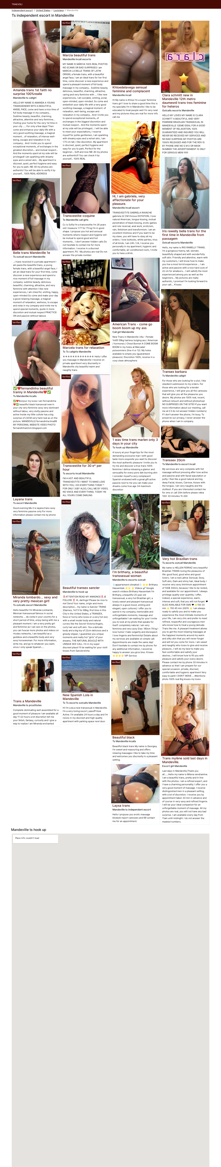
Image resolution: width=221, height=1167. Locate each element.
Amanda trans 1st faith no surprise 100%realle (32, 92)
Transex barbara (174, 372)
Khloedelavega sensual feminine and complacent (131, 89)
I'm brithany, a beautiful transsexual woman (130, 574)
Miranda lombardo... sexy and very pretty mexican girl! (35, 599)
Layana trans (22, 499)
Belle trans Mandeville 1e (31, 253)
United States (43, 10)
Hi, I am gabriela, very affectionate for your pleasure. (128, 200)
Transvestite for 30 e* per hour (82, 467)
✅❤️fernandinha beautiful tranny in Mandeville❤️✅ (33, 390)
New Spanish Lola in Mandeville (78, 697)
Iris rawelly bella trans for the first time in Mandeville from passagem (184, 234)
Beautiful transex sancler (81, 588)
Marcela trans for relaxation (83, 347)
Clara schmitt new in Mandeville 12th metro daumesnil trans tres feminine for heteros (184, 100)
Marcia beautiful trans (79, 55)
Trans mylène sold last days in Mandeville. (184, 760)
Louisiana (59, 10)
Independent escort (22, 10)
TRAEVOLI (17, 4)
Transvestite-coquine (79, 216)
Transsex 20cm (173, 460)
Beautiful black (123, 737)
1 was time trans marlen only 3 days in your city (135, 441)
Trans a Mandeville (27, 701)
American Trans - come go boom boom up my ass (132, 326)
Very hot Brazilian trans (179, 559)
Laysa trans (121, 805)
